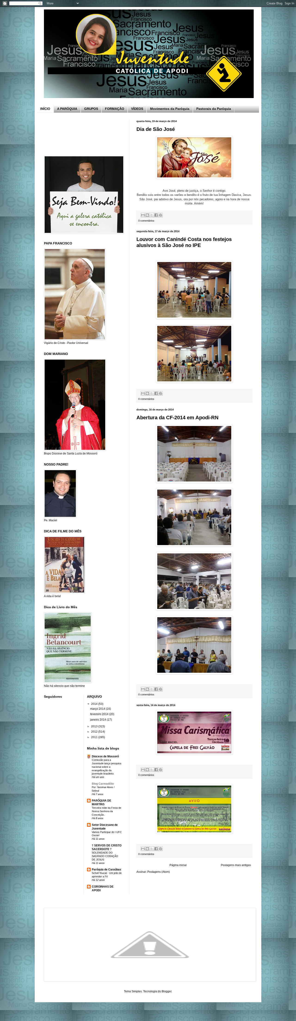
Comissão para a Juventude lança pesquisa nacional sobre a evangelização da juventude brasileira (106, 767)
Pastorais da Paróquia (213, 109)
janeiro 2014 (98, 719)
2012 (94, 731)
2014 (94, 704)
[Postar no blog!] (147, 215)
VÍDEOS (137, 109)
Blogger (166, 991)
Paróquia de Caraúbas (106, 869)
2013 (94, 726)
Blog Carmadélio (103, 783)
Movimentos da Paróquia (169, 109)
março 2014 (98, 708)
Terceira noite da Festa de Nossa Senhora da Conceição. (106, 811)
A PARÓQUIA (67, 109)
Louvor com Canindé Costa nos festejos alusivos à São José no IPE (184, 242)
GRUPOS (91, 109)
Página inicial (178, 865)
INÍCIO (45, 109)
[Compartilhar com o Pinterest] (160, 215)
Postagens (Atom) (158, 871)
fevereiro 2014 (99, 714)
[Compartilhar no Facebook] (156, 215)
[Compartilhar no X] (151, 215)
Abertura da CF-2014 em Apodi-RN (177, 417)
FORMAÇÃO (114, 109)
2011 (94, 737)
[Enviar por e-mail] (143, 215)
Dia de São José (155, 129)
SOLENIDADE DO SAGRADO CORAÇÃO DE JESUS (105, 856)
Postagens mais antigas (236, 865)
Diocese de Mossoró (105, 756)
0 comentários (146, 220)
